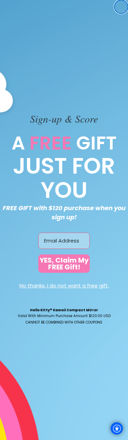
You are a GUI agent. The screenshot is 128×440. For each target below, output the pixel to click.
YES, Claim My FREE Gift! (64, 263)
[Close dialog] (121, 7)
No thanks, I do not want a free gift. (64, 285)
